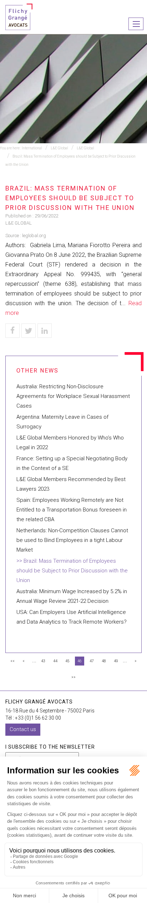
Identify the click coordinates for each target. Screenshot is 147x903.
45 (67, 661)
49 (116, 661)
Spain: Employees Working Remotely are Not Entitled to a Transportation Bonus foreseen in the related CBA (71, 510)
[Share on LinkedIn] (44, 330)
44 (55, 661)
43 (43, 661)
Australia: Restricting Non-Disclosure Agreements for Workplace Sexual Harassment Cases (73, 396)
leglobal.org (34, 235)
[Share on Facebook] (12, 330)
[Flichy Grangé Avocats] (18, 16)
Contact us (23, 729)
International (32, 148)
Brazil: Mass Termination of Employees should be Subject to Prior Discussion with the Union (72, 570)
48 (104, 661)
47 (92, 661)
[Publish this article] (28, 330)
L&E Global (59, 148)
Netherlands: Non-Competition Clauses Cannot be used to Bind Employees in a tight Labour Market (72, 540)
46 (79, 661)
